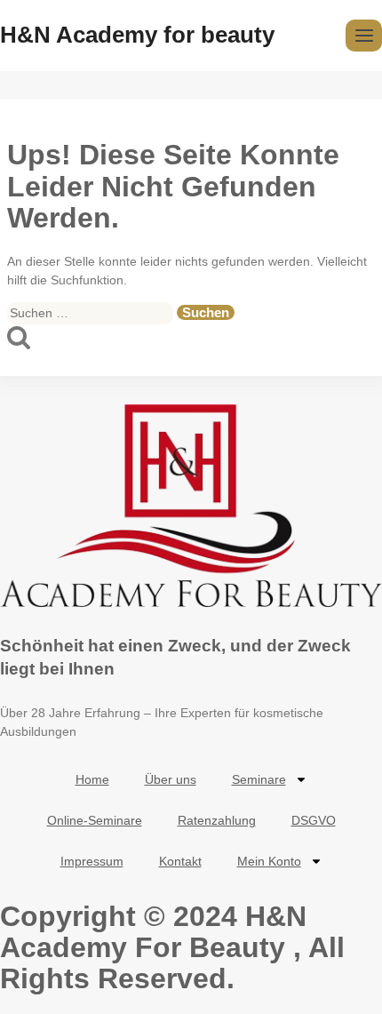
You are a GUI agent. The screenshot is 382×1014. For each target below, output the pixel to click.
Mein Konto (269, 861)
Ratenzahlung (217, 820)
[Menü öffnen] (364, 35)
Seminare (259, 779)
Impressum (91, 861)
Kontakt (180, 861)
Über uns (170, 779)
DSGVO (313, 820)
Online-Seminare (94, 820)
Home (92, 779)
